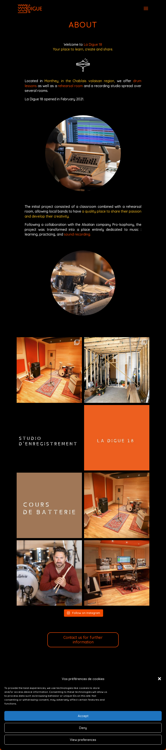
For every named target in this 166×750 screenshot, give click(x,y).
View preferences (83, 740)
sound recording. (77, 234)
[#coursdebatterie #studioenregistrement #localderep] (116, 437)
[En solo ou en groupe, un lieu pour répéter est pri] (116, 505)
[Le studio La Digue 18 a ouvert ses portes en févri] (49, 573)
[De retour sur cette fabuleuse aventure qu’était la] (116, 370)
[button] (159, 679)
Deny (83, 728)
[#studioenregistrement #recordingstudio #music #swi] (49, 437)
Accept (83, 716)
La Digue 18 (93, 44)
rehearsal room (70, 86)
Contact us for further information (83, 640)
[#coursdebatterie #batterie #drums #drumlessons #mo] (49, 505)
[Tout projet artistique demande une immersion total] (49, 370)
